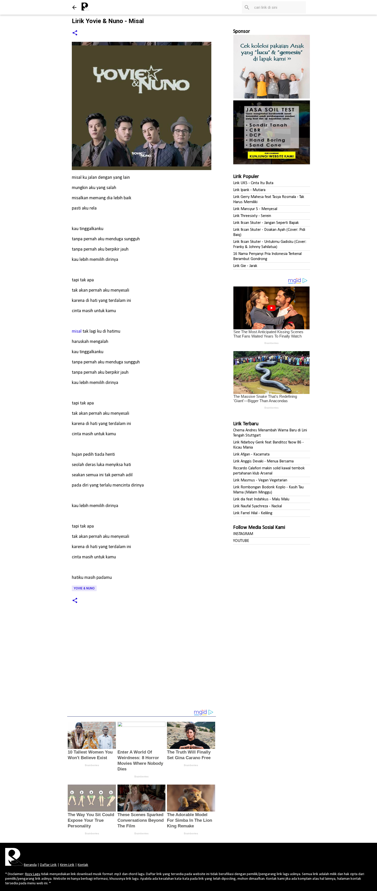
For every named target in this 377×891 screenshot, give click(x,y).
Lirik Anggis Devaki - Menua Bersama (263, 461)
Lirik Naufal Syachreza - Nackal (257, 506)
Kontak (83, 865)
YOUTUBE (241, 541)
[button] (75, 33)
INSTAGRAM (243, 534)
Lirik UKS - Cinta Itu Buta (253, 183)
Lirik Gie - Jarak (245, 266)
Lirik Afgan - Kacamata (251, 454)
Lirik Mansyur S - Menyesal (255, 209)
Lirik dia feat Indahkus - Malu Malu (261, 499)
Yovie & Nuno (84, 588)
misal (77, 331)
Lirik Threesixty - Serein (252, 216)
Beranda (30, 865)
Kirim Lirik (67, 865)
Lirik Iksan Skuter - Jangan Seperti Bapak (266, 223)
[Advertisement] (141, 664)
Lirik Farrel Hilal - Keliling (252, 513)
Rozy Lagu (32, 874)
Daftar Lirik (48, 865)
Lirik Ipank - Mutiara (249, 190)
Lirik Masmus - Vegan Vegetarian (260, 480)
